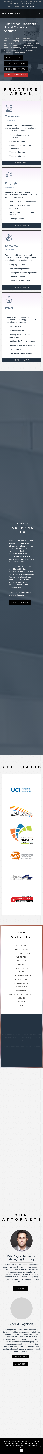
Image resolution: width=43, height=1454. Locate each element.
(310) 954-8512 (29, 6)
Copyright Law (15, 69)
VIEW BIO (20, 1289)
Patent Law (13, 57)
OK (21, 1450)
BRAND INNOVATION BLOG (24, 3)
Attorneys (20, 602)
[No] (40, 1446)
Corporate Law (16, 63)
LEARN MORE (21, 163)
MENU (38, 13)
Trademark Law (16, 75)
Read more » (20, 1356)
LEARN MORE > (10, 120)
